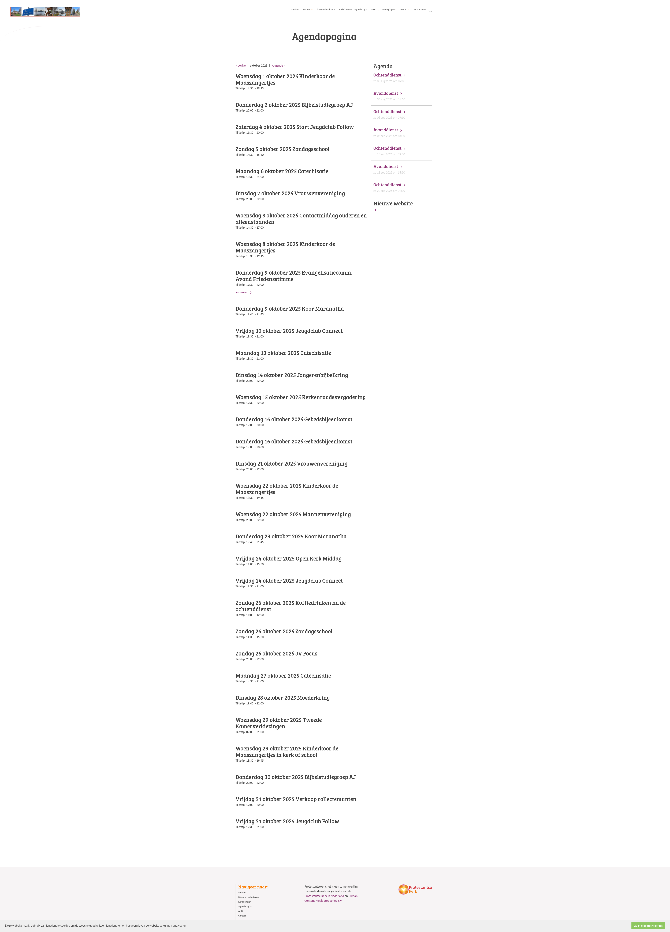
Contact (404, 9)
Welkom (295, 9)
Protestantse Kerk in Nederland (324, 896)
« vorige (241, 65)
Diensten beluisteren (326, 9)
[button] (188, 926)
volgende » (278, 65)
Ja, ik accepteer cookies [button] (648, 925)
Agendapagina (361, 9)
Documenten (419, 9)
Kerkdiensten (345, 9)
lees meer (242, 292)
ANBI (374, 9)
